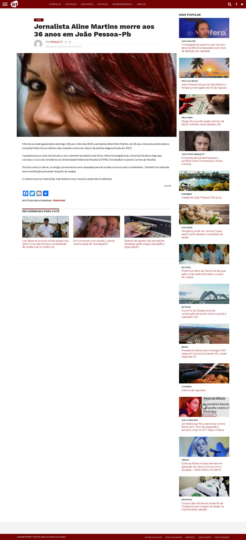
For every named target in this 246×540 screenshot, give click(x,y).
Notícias (70, 4)
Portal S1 (55, 4)
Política (103, 4)
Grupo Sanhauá (153, 537)
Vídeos (141, 4)
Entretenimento (122, 4)
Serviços (190, 537)
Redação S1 (56, 41)
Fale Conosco (222, 537)
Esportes (87, 4)
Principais (59, 200)
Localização (204, 537)
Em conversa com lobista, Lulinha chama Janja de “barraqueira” (94, 242)
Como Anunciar (173, 537)
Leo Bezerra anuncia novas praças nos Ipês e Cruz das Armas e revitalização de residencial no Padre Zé (45, 243)
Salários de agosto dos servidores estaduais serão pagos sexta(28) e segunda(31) (144, 243)
